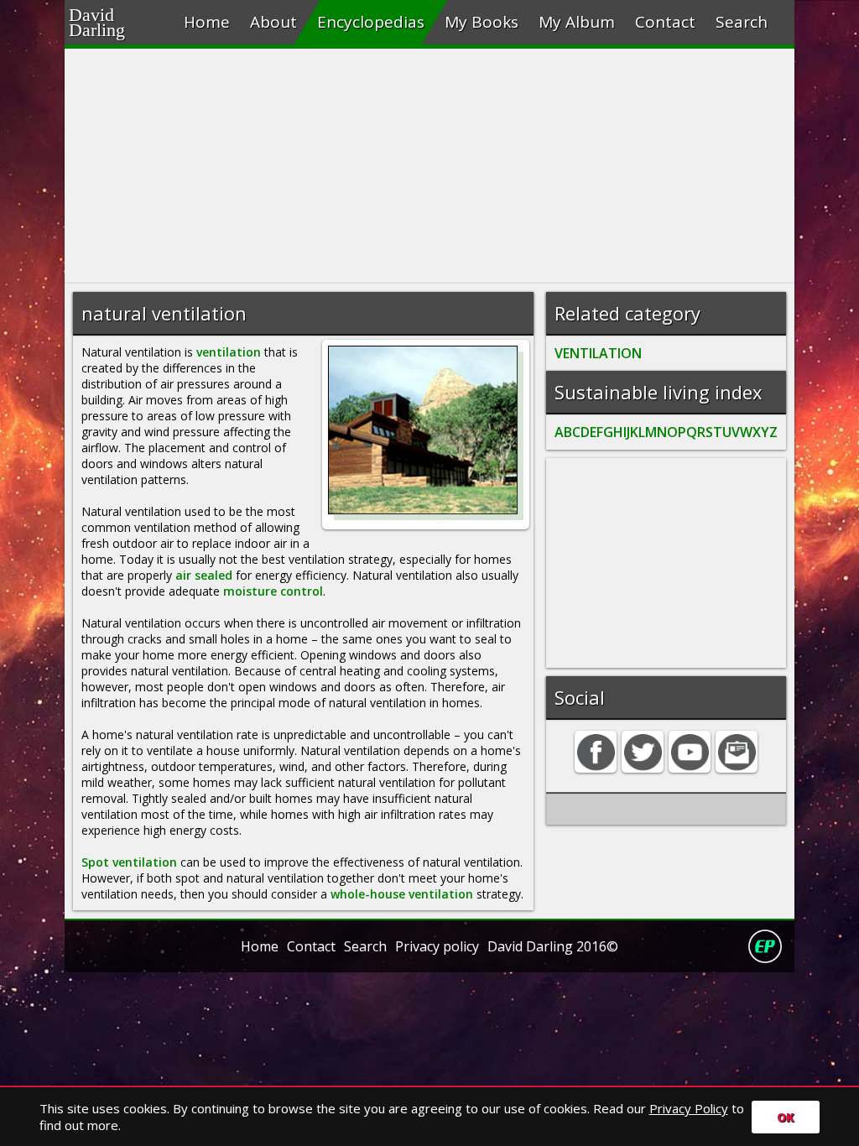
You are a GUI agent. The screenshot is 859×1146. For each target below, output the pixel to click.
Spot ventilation (129, 862)
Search (742, 22)
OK (785, 1117)
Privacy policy (437, 946)
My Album (577, 22)
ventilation (228, 352)
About (273, 22)
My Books (481, 22)
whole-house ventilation (402, 894)
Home (207, 22)
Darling (118, 27)
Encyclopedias (370, 22)
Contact (665, 22)
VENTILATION (598, 353)
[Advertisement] (429, 166)
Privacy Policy (688, 1108)
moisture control (273, 591)
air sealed (203, 575)
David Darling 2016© (552, 946)
